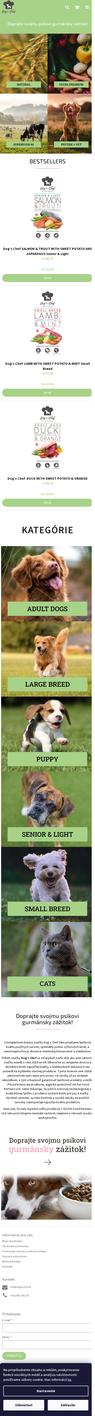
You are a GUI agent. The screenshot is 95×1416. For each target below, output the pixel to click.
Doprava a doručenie (14, 1256)
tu (69, 1379)
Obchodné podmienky (15, 1246)
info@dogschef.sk (20, 1287)
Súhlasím (68, 1405)
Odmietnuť (23, 1405)
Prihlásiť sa (14, 1356)
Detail (47, 278)
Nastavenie (46, 1391)
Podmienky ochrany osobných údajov (24, 1251)
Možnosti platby (11, 1261)
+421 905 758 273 (19, 1296)
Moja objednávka (12, 1241)
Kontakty (7, 1267)
